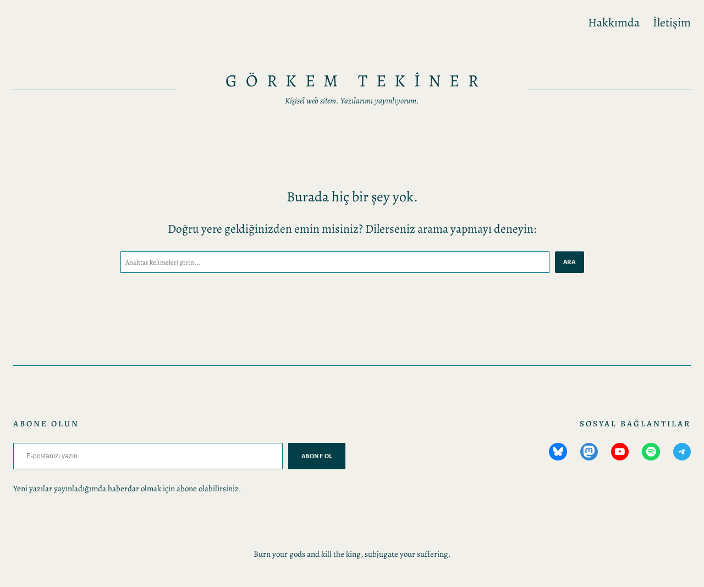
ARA (569, 262)
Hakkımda (614, 22)
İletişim (672, 22)
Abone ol (316, 456)
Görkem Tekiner (356, 80)
